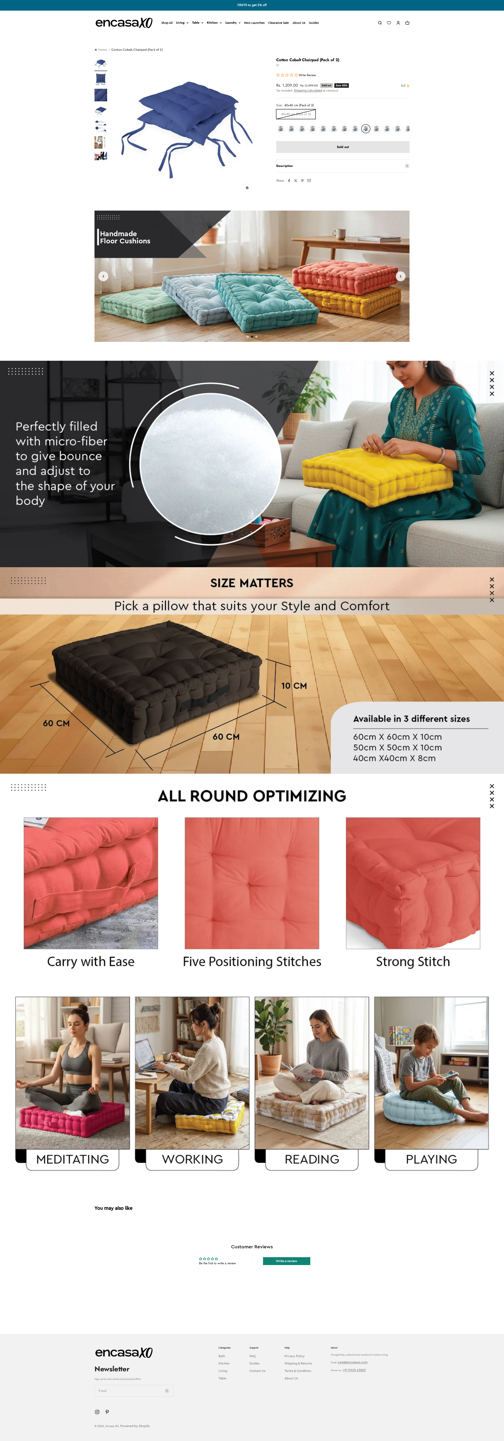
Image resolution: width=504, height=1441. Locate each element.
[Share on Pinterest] (302, 180)
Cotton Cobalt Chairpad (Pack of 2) (137, 49)
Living (180, 22)
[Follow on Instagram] (97, 1412)
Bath (222, 1356)
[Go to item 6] (100, 143)
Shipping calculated (308, 90)
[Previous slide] (103, 276)
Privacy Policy (294, 1356)
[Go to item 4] (100, 111)
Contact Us (257, 1371)
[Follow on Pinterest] (107, 1412)
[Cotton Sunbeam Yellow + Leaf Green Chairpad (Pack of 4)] (291, 128)
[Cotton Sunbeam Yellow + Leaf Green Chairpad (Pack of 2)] (280, 128)
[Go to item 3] (100, 96)
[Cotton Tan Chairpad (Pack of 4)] (355, 128)
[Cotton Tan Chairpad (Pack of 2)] (344, 128)
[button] (277, 65)
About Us (299, 22)
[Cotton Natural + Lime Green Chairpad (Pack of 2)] (302, 128)
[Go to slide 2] (252, 337)
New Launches (254, 22)
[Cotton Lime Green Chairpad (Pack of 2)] (397, 128)
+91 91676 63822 (354, 1370)
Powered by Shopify (135, 1426)
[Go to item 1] (100, 64)
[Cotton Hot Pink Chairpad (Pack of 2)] (387, 128)
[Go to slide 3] (256, 337)
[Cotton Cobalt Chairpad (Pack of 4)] (376, 128)
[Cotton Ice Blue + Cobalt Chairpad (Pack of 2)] (323, 128)
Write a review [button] (286, 1261)
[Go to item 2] (100, 80)
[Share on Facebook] (289, 180)
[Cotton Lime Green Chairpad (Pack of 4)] (408, 128)
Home (102, 49)
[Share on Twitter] (295, 180)
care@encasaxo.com (353, 1362)
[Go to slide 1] (247, 337)
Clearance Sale (278, 22)
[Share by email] (309, 180)
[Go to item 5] (100, 127)
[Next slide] (401, 276)
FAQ (252, 1356)
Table (195, 22)
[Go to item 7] (100, 156)
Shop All (167, 22)
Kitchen (212, 22)
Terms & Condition (297, 1371)
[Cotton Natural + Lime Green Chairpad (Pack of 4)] (312, 128)
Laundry (231, 22)
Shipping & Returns (298, 1363)
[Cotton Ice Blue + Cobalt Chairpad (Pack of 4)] (333, 128)
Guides (314, 22)
